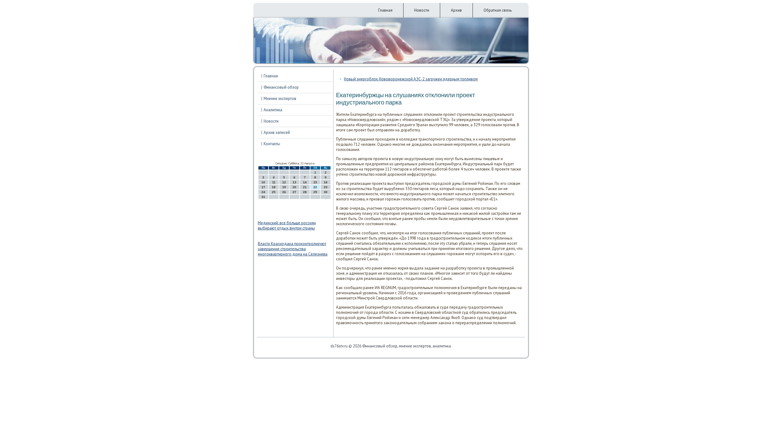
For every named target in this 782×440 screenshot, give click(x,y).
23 (325, 187)
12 (284, 182)
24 (263, 192)
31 (263, 197)
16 (325, 182)
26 (284, 192)
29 (315, 192)
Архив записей (277, 132)
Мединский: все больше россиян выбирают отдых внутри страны (287, 225)
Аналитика (273, 109)
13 (294, 182)
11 (274, 182)
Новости (421, 10)
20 (294, 187)
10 (263, 182)
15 (315, 182)
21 (305, 187)
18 (274, 187)
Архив (456, 10)
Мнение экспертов (280, 98)
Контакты (272, 143)
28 (305, 192)
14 (305, 182)
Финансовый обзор (281, 87)
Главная (385, 10)
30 (325, 192)
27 (294, 192)
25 (274, 192)
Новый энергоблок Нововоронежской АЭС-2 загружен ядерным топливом (411, 79)
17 (263, 187)
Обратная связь (498, 10)
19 (284, 187)
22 (315, 187)
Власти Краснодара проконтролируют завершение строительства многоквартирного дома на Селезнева (292, 249)
